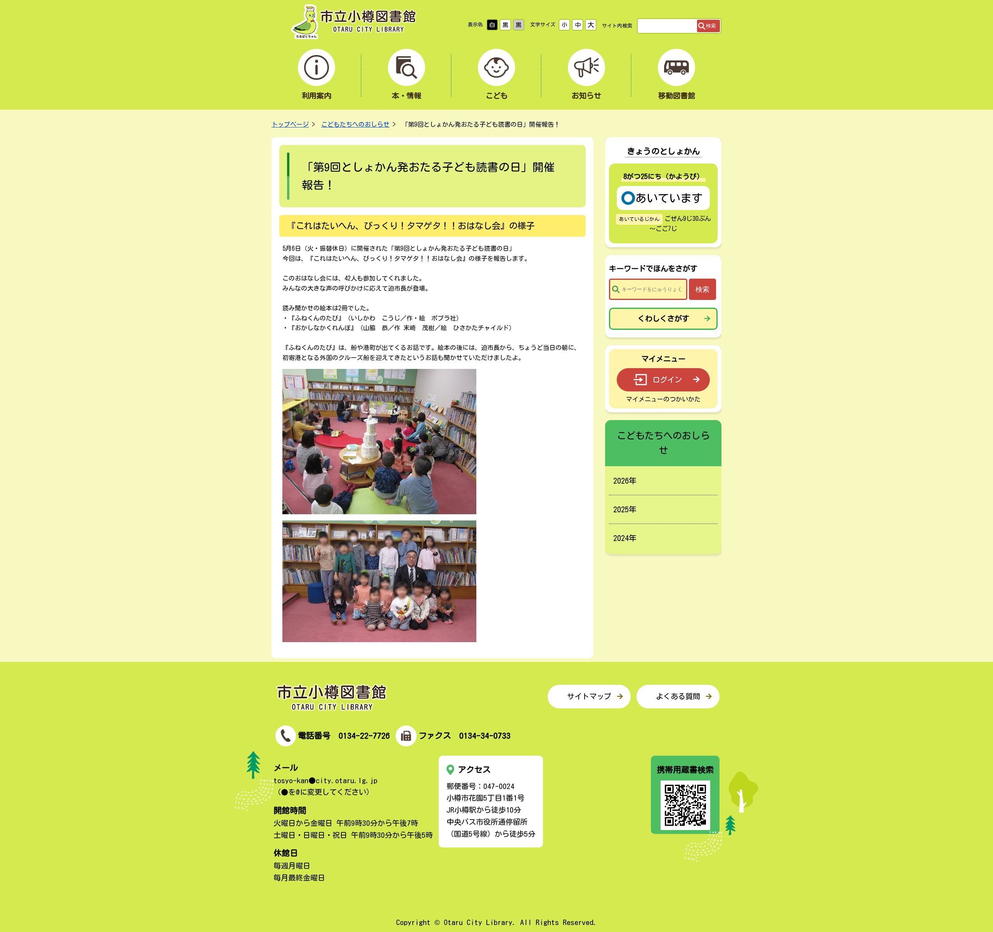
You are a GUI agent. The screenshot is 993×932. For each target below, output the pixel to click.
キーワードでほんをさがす (653, 268)
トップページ (290, 124)
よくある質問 (678, 696)
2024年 (625, 538)
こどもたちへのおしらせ (355, 124)
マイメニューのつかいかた (663, 399)
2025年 (625, 509)
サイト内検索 (617, 25)
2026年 (625, 480)
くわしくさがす (663, 318)
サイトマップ (589, 696)
